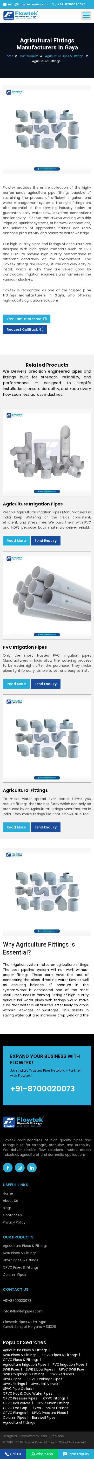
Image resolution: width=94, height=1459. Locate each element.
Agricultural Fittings (19, 1422)
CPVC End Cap (15, 1408)
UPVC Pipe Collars (17, 1388)
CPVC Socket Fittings (50, 1408)
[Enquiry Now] (47, 129)
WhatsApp (44, 1454)
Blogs (7, 1207)
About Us (10, 1200)
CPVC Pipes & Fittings (21, 1267)
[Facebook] (8, 1167)
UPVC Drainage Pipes (44, 1379)
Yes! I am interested (24, 318)
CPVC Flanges (14, 1413)
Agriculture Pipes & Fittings (64, 56)
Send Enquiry (45, 540)
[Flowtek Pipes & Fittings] (21, 15)
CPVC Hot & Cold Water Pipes (27, 1393)
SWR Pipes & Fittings (19, 1253)
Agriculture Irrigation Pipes (25, 1364)
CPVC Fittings (54, 1398)
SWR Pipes (11, 1369)
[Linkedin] (32, 1167)
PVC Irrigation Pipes (69, 1364)
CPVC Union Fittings (53, 1403)
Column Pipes (14, 1274)
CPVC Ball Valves (17, 1403)
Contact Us (12, 1215)
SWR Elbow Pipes (39, 1369)
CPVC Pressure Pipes (20, 1398)
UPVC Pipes (12, 1379)
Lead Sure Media (52, 1436)
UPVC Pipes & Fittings (20, 1260)
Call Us (15, 1454)
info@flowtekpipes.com (28, 4)
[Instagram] (20, 1167)
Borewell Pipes (43, 1417)
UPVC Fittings (14, 1384)
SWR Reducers (62, 1374)
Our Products (29, 56)
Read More (16, 540)
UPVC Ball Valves (44, 1384)
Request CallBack (22, 329)
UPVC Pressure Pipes (49, 1413)
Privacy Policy (14, 1222)
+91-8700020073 (71, 4)
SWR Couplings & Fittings (23, 1374)
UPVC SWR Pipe (71, 1369)
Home (9, 56)
